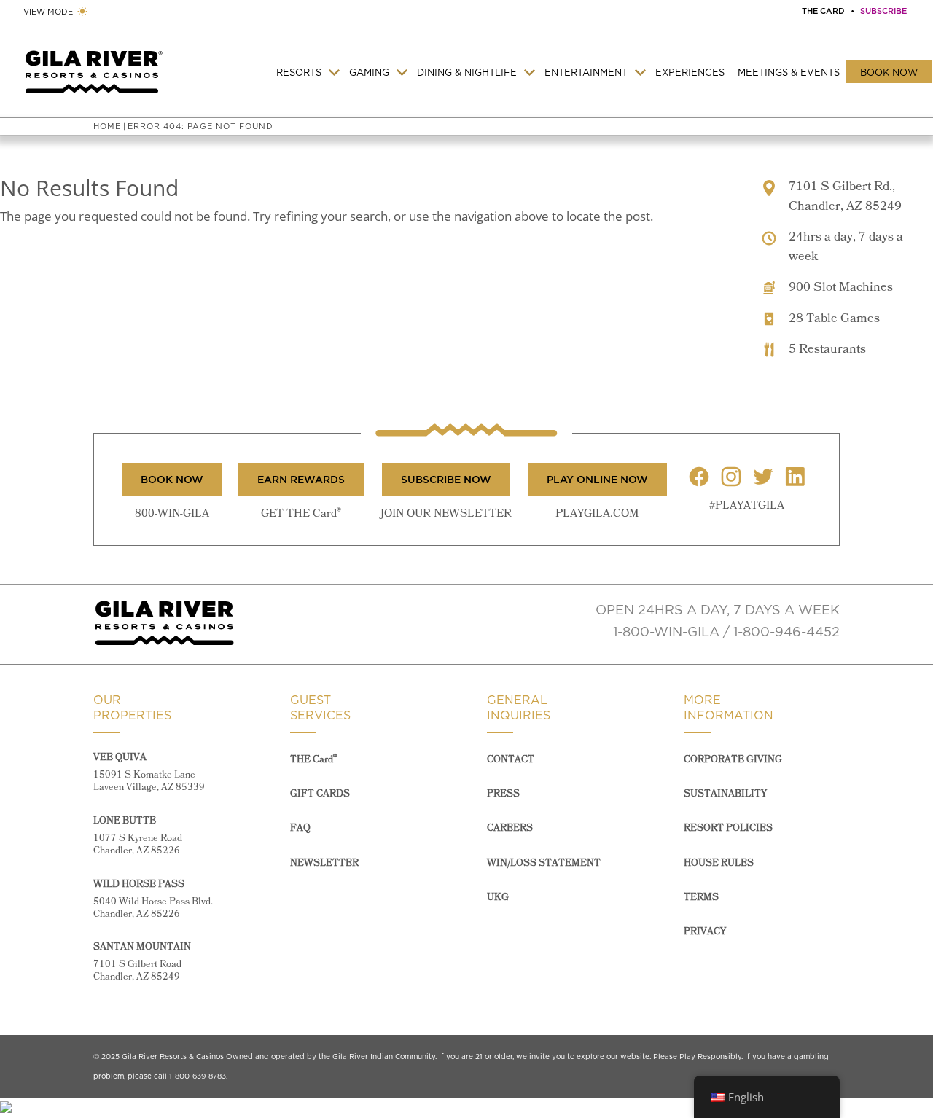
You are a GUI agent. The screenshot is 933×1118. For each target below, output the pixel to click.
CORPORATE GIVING (733, 760)
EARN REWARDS (301, 479)
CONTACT (510, 760)
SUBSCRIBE (883, 11)
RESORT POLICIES (728, 828)
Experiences (690, 72)
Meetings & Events (789, 72)
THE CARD (823, 11)
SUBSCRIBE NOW (446, 479)
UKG (498, 897)
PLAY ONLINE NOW (597, 479)
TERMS (701, 897)
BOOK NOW (172, 479)
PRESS (503, 794)
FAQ (300, 828)
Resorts (298, 72)
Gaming (369, 72)
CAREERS (510, 828)
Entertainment (586, 72)
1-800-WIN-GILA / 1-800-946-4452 (726, 631)
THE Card (313, 760)
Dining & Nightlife (467, 72)
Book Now (889, 72)
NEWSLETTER (324, 863)
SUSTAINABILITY (725, 794)
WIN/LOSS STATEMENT (544, 863)
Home (107, 126)
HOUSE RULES (719, 863)
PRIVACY (705, 932)
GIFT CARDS (320, 794)
